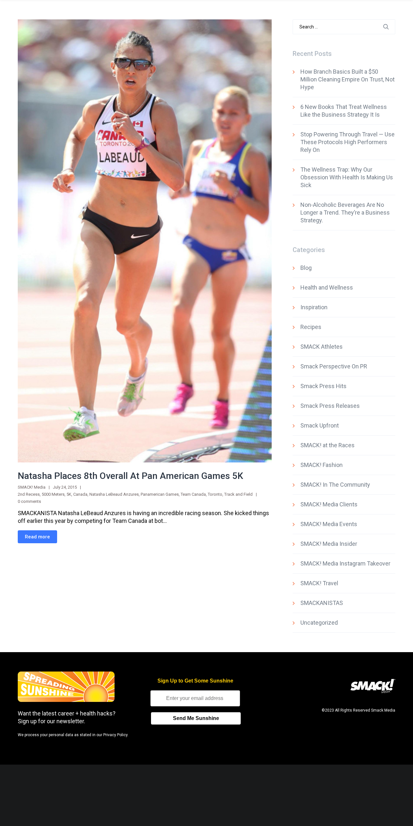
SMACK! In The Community (335, 484)
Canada (80, 494)
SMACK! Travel (319, 583)
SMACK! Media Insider (328, 543)
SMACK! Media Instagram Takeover (345, 563)
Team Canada (193, 494)
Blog (306, 267)
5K (68, 494)
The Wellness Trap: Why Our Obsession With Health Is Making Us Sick (346, 177)
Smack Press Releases (330, 405)
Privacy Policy (115, 735)
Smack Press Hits (323, 386)
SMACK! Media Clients (329, 504)
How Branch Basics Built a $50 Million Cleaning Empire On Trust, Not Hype (347, 79)
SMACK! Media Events (328, 524)
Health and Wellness (326, 287)
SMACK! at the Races (327, 445)
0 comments (29, 501)
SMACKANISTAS (321, 602)
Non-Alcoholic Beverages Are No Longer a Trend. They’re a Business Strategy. (345, 212)
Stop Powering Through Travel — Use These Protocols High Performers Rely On (347, 142)
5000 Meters (53, 494)
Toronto (215, 494)
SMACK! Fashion (321, 464)
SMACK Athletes (321, 346)
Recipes (310, 326)
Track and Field (238, 494)
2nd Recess (29, 494)
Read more (37, 537)
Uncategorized (319, 622)
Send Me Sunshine (196, 718)
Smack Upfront (319, 425)
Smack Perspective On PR (333, 366)
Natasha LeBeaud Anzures (114, 494)
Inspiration (313, 307)
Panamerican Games (160, 494)
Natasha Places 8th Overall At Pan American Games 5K (130, 476)
